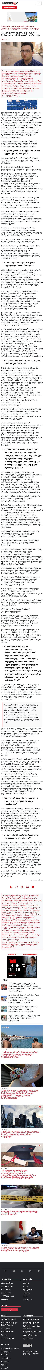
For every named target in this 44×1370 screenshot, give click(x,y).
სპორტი (4, 1355)
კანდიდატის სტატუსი (10, 29)
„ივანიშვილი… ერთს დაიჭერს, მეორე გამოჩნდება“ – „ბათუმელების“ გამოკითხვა (24, 1018)
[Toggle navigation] (39, 3)
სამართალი (6, 1289)
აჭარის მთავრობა (8, 1319)
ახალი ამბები (7, 1283)
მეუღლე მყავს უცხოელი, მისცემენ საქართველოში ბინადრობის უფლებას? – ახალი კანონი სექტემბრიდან (19, 1094)
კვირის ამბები (7, 1286)
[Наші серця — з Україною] (10, 3)
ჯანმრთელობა (7, 1296)
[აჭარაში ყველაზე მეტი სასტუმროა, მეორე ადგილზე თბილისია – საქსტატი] (22, 1116)
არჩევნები (5, 1328)
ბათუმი (26, 1283)
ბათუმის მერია (7, 1332)
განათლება (6, 1293)
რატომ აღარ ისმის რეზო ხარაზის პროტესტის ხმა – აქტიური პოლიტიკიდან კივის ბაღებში (22, 1009)
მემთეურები (28, 1338)
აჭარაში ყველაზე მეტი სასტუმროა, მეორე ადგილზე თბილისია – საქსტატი (20, 1134)
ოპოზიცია (24, 29)
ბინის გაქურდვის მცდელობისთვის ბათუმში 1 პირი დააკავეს (20, 1249)
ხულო (25, 1286)
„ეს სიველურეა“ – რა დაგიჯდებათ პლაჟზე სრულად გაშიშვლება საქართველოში (19, 1054)
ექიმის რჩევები (7, 1338)
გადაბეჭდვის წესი (36, 880)
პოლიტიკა (34, 29)
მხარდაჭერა (9, 7)
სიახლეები (5, 26)
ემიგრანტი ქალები (31, 1323)
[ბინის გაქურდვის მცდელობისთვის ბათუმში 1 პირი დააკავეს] (22, 1232)
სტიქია (4, 1335)
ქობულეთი (27, 1299)
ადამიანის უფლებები (10, 1348)
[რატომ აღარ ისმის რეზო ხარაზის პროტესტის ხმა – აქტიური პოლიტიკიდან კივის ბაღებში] (4, 1009)
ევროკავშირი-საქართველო (23, 26)
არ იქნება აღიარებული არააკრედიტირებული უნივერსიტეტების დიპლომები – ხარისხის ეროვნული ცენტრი (18, 1174)
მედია (3, 1365)
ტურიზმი (5, 1368)
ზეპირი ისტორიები (31, 1319)
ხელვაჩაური (28, 1289)
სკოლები (5, 1361)
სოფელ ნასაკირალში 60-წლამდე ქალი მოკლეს (19, 1212)
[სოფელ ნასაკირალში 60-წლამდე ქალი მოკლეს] (22, 1196)
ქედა (25, 1296)
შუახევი (26, 1293)
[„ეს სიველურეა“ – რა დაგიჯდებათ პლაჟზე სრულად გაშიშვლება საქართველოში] (22, 1036)
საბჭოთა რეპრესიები (32, 1332)
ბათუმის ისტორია (30, 1335)
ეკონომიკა (5, 1358)
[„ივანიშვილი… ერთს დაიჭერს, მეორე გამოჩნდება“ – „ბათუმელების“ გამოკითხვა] (4, 1018)
